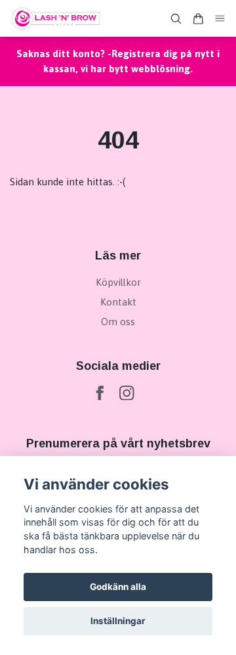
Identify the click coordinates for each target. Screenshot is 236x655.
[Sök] (176, 18)
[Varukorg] (198, 18)
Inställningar (118, 621)
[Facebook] (100, 393)
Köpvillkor (118, 282)
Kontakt (118, 301)
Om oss (118, 321)
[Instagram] (126, 393)
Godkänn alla (118, 586)
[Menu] (220, 18)
